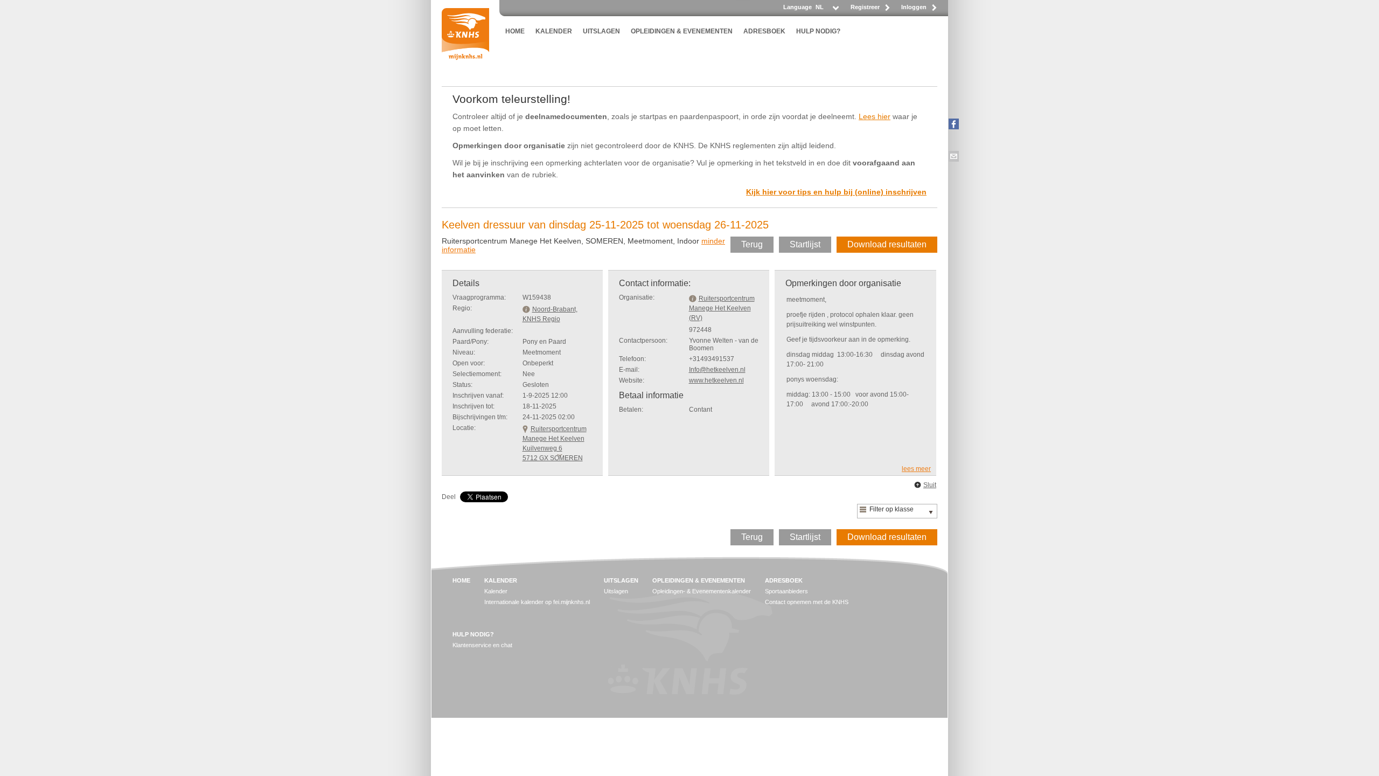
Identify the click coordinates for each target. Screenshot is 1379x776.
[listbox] (826, 10)
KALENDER (553, 31)
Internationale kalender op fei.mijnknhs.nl (537, 602)
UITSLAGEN (601, 31)
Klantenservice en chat (482, 645)
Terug (752, 244)
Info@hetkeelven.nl (717, 369)
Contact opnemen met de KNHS (806, 602)
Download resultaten (887, 244)
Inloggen (914, 7)
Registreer (865, 7)
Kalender (495, 591)
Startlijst (805, 244)
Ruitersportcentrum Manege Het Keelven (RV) (722, 308)
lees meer (916, 469)
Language (797, 7)
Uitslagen (616, 591)
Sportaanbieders (786, 591)
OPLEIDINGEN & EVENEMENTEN (682, 31)
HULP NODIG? (818, 31)
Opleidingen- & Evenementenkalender (701, 591)
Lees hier (874, 116)
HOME (515, 31)
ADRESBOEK (764, 31)
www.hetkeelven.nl (716, 380)
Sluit (929, 485)
